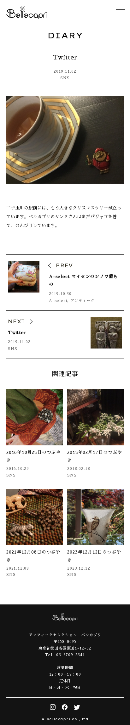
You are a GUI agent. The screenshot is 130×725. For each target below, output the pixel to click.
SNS (64, 78)
